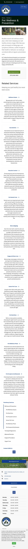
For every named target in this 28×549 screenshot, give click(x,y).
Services (9, 18)
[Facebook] (14, 451)
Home (3, 18)
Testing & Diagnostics (10, 430)
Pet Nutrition (9, 413)
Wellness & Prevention (10, 406)
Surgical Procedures (10, 437)
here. (23, 540)
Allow (14, 543)
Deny (14, 546)
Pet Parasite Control (11, 416)
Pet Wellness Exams (11, 409)
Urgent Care (8, 441)
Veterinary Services (8, 402)
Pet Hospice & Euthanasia (12, 427)
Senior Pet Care (10, 420)
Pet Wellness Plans (11, 423)
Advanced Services (9, 434)
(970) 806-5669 (14, 75)
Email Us (6, 478)
